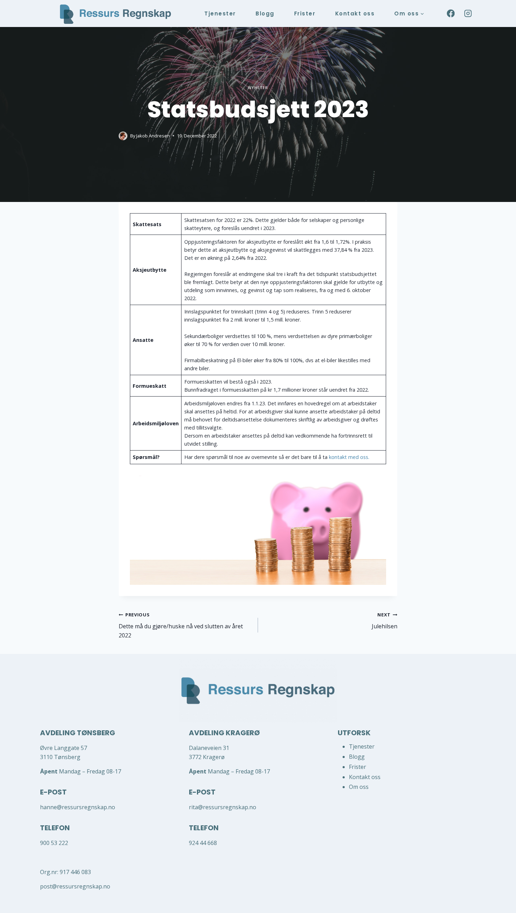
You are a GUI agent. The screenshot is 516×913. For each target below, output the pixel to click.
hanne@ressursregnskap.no (77, 807)
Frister (305, 13)
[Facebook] (450, 13)
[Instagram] (468, 13)
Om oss (359, 787)
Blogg (265, 13)
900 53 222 (54, 843)
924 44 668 (203, 843)
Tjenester (220, 13)
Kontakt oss (355, 13)
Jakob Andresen (153, 136)
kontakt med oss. (349, 457)
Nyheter (258, 87)
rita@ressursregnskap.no (222, 807)
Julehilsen (384, 620)
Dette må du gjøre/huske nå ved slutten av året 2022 (181, 625)
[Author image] (123, 135)
